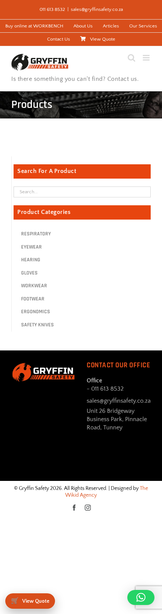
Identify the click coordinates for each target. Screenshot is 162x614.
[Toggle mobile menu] (147, 58)
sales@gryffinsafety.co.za (97, 9)
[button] (140, 597)
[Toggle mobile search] (131, 58)
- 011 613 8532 (105, 388)
